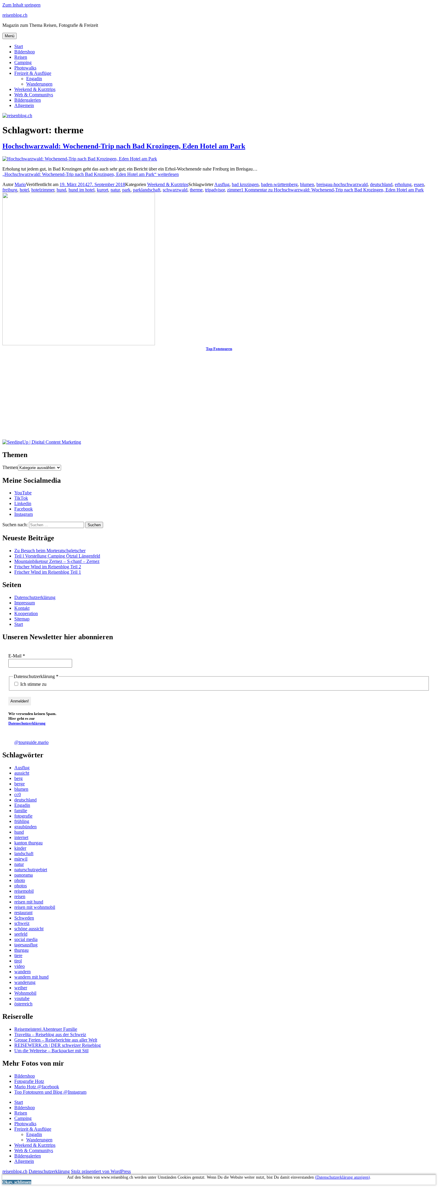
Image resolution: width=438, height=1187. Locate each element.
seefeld (20, 934)
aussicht (21, 773)
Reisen (20, 57)
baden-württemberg (279, 184)
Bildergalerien (27, 100)
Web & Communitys (33, 94)
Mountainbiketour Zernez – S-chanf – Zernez (57, 561)
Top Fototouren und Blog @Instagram (50, 1092)
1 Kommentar (332, 189)
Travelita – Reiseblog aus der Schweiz (50, 1034)
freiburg (9, 189)
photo (19, 880)
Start (18, 46)
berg (18, 778)
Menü (9, 36)
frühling (21, 821)
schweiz (21, 923)
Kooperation (26, 613)
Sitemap (21, 618)
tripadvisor (215, 189)
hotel (24, 189)
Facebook (23, 508)
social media (26, 939)
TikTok (21, 498)
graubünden (25, 826)
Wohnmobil (25, 993)
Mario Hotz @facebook (36, 1086)
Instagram (23, 514)
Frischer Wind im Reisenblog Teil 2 (47, 566)
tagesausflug (26, 944)
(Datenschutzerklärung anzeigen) (342, 1177)
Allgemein (24, 105)
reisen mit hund (28, 901)
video (19, 966)
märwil (20, 858)
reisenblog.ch (14, 15)
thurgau (21, 950)
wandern (22, 971)
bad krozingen (245, 184)
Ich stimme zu (32, 684)
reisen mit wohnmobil (34, 907)
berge (19, 783)
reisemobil (24, 891)
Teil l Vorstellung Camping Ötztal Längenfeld (57, 555)
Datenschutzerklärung (34, 597)
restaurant (23, 912)
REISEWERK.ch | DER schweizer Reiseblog (57, 1045)
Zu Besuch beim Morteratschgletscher (50, 550)
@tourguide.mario (31, 742)
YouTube (23, 492)
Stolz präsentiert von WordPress (101, 1171)
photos (20, 885)
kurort (102, 189)
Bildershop (24, 51)
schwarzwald (175, 189)
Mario (20, 184)
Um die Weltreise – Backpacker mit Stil (51, 1050)
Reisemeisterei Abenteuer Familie (45, 1029)
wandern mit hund (31, 976)
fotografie (23, 815)
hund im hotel (81, 189)
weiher (20, 987)
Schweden (24, 917)
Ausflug (221, 184)
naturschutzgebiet (30, 869)
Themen (10, 467)
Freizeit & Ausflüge (32, 73)
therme (196, 189)
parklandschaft (146, 189)
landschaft (23, 853)
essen (419, 184)
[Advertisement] (181, 397)
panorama (23, 875)
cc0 (17, 794)
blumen (307, 184)
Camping (23, 62)
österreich (23, 1003)
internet (21, 837)
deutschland (381, 184)
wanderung (24, 982)
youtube (21, 998)
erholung (403, 184)
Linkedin (22, 503)
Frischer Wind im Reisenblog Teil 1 (47, 572)
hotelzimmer (42, 189)
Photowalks (25, 67)
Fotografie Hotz (29, 1081)
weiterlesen (90, 174)
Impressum (24, 602)
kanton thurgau (28, 842)
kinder (20, 848)
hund (61, 189)
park (126, 189)
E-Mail (16, 655)
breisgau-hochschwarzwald (342, 184)
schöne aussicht (29, 928)
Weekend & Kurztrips (34, 89)
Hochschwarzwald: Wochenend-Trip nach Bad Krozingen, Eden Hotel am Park (123, 146)
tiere (18, 955)
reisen (19, 896)
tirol (18, 960)
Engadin (34, 78)
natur (115, 189)
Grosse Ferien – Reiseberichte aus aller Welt (55, 1039)
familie (20, 810)
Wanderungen (39, 83)
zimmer (234, 189)
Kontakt (21, 608)
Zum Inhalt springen (21, 4)
